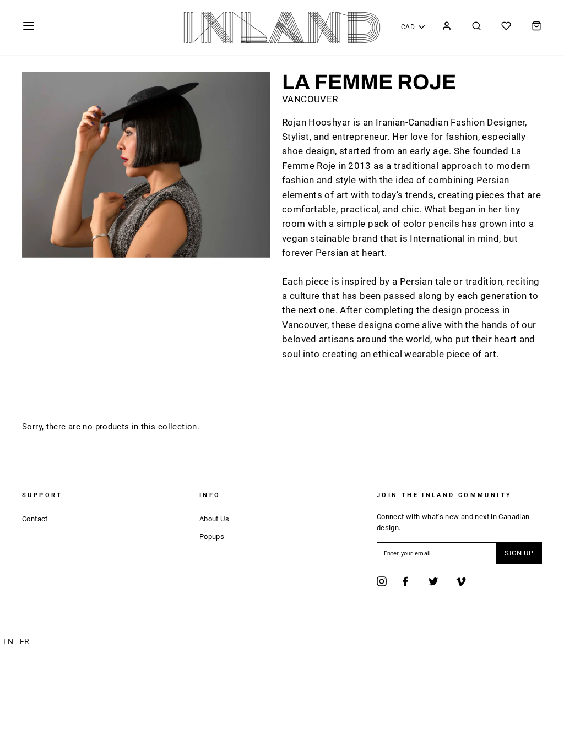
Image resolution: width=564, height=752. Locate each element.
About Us (214, 519)
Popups (211, 536)
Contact (35, 519)
